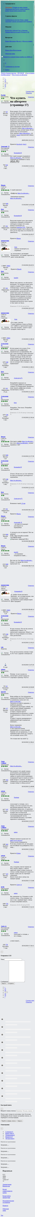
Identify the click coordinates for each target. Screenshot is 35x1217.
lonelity (16, 278)
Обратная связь (10, 53)
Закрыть (3, 983)
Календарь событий (11, 30)
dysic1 (24, 144)
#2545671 (31, 882)
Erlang (19, 853)
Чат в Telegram (22, 30)
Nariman (16, 797)
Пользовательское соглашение (8, 1201)
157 (7, 708)
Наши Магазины (10, 41)
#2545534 (31, 823)
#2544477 (31, 458)
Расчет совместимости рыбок (7, 1191)
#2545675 (31, 908)
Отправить (11, 983)
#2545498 (31, 788)
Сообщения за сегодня (12, 20)
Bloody (19, 269)
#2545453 (31, 689)
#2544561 (31, 543)
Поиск (7, 50)
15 (5, 79)
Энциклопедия (10, 9)
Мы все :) (19, 41)
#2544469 (31, 369)
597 (7, 809)
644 (7, 165)
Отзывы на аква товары (19, 7)
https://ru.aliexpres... (16, 158)
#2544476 (31, 419)
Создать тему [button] (30, 91)
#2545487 (31, 744)
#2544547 (31, 511)
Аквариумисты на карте (13, 32)
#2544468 (31, 341)
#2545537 (31, 851)
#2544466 (31, 310)
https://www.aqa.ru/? (16, 840)
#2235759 (31, 142)
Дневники (8, 7)
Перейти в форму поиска (8, 1121)
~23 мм (23, 503)
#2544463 (31, 267)
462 (7, 780)
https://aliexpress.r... (25, 133)
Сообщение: (4, 981)
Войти (7, 70)
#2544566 (31, 611)
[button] (3, 95)
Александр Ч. (18, 378)
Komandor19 (18, 153)
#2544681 (31, 644)
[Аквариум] (16, 57)
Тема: (2, 959)
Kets (15, 247)
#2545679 (31, 947)
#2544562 (31, 567)
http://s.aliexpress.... (28, 128)
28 (6, 112)
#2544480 (31, 489)
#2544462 (31, 236)
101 (7, 226)
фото (18, 135)
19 (5, 86)
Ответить (29, 93)
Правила (29, 21)
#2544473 (31, 393)
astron (15, 832)
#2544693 (31, 666)
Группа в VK (25, 32)
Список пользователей (18, 21)
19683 (8, 266)
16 (5, 81)
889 (7, 203)
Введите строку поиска (8, 1111)
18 (5, 85)
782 (7, 904)
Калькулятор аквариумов (18, 11)
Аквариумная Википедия (7, 1185)
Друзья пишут (9, 1138)
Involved (19, 144)
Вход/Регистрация (15, 50)
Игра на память (27, 41)
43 (6, 686)
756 (7, 944)
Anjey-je (19, 884)
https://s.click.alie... (15, 701)
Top (2, 1215)
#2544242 (31, 167)
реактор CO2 (21, 227)
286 (7, 362)
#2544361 (31, 206)
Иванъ (19, 238)
